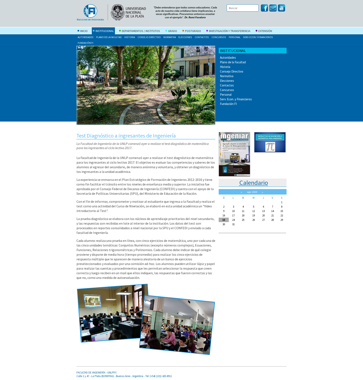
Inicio (84, 31)
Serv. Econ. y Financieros (258, 37)
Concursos (219, 37)
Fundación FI (85, 42)
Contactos (202, 37)
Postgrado (193, 31)
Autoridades (85, 37)
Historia (129, 37)
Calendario (253, 183)
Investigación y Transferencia (229, 31)
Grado (172, 31)
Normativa (169, 37)
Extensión (265, 31)
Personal (235, 37)
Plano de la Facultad (109, 37)
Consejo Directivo (149, 37)
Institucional (105, 31)
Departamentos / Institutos (141, 31)
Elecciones (185, 37)
